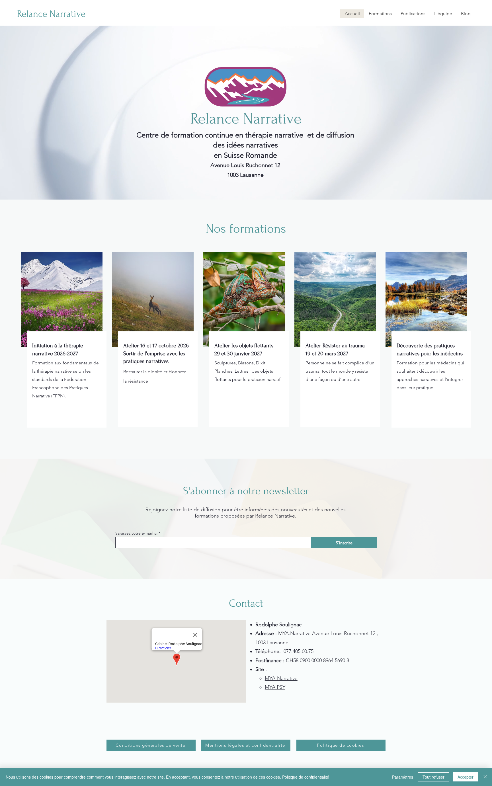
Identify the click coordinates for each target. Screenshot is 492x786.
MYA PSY (275, 687)
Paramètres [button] (402, 777)
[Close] (485, 776)
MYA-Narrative (281, 678)
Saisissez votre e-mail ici (136, 533)
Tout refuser (433, 777)
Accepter (465, 777)
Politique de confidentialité (305, 777)
